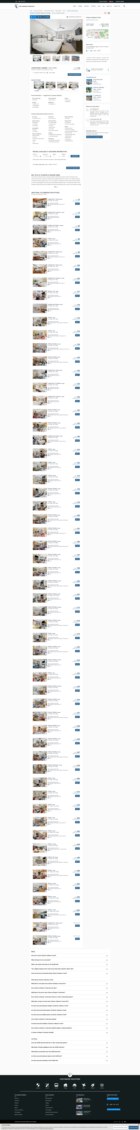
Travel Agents (48, 1110)
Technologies (17, 1112)
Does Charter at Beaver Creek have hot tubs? (44, 988)
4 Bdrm (50, 778)
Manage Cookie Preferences (114, 1109)
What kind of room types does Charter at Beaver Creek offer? (48, 983)
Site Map (16, 1103)
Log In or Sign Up (103, 1)
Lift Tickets (93, 1088)
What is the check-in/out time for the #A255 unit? (45, 964)
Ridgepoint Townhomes (98, 87)
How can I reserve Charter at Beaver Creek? (43, 955)
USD (112, 1)
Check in (35, 154)
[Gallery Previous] (31, 58)
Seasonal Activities (49, 1114)
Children (64, 154)
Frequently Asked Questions (51, 1112)
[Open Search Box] (124, 6)
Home (74, 6)
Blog (99, 6)
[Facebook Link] (119, 1121)
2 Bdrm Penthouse (53, 765)
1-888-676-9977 (52, 164)
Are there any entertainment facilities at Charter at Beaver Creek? (49, 1005)
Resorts (86, 6)
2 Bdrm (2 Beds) (52, 344)
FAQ (104, 6)
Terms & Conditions (19, 1110)
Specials (93, 6)
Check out (45, 154)
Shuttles (56, 1088)
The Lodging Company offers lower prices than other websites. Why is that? (52, 969)
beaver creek (58, 10)
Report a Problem (18, 1114)
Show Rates (75, 156)
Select (77, 203)
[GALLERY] (40, 203)
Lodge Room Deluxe (53, 225)
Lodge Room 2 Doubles (54, 383)
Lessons (47, 1088)
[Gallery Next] (81, 58)
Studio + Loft (51, 291)
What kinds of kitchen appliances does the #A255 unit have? (47, 1047)
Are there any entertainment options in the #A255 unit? (46, 1056)
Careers (16, 1105)
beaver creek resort (38, 10)
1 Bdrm (50, 238)
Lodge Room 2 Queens (54, 212)
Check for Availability (74, 74)
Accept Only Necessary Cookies (120, 1127)
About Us (109, 6)
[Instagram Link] (122, 1121)
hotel (64, 10)
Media (16, 1107)
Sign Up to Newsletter (113, 1098)
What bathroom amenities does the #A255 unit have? (46, 1051)
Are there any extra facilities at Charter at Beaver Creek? (47, 1023)
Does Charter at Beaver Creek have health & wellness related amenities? (51, 1028)
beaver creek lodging (49, 10)
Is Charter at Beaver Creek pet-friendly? (42, 1032)
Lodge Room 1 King (53, 199)
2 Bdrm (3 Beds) (52, 409)
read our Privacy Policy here (46, 1128)
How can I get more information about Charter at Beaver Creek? (49, 973)
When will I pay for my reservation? (41, 960)
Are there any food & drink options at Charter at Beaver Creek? (48, 1010)
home (31, 10)
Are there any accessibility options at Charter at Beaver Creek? (49, 1014)
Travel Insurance (49, 1107)
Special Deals (48, 1100)
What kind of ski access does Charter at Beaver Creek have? (48, 992)
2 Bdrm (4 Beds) (52, 725)
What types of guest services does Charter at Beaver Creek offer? (50, 1001)
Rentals (74, 1088)
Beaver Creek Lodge (98, 79)
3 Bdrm (50, 633)
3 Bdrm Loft (51, 857)
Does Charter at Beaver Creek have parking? (43, 1019)
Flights (83, 1088)
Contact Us (117, 6)
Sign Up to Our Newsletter (95, 137)
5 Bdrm (50, 909)
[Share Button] (124, 1121)
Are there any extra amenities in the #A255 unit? (44, 1060)
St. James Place (97, 95)
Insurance (38, 1088)
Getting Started (48, 1098)
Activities (102, 1088)
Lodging (80, 6)
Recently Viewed (120, 1)
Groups (47, 1105)
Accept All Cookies (134, 1127)
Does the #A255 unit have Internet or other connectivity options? (49, 1042)
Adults (54, 154)
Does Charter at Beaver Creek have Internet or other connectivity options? (52, 997)
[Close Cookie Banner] (139, 1125)
